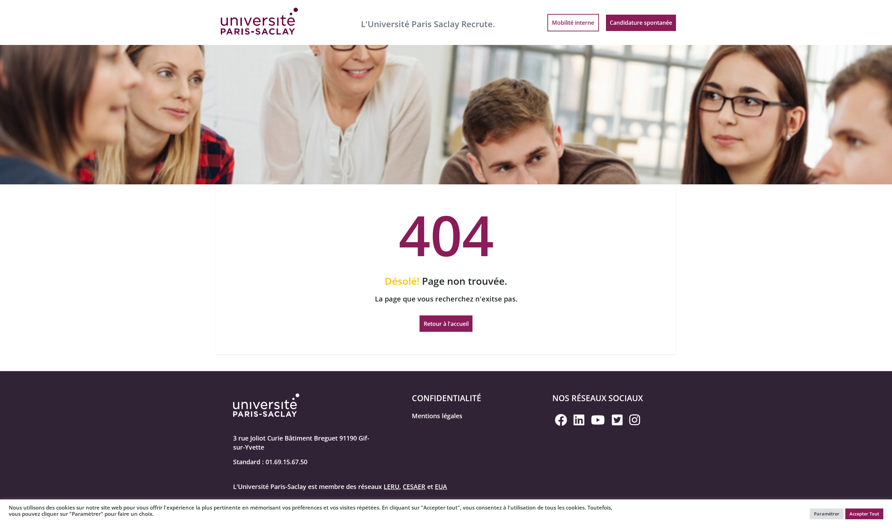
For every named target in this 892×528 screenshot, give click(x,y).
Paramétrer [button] (826, 514)
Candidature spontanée (641, 22)
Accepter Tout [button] (864, 514)
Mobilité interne (573, 22)
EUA (441, 486)
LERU (391, 486)
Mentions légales (437, 416)
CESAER (414, 486)
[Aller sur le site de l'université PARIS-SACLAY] (259, 21)
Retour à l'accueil (446, 324)
